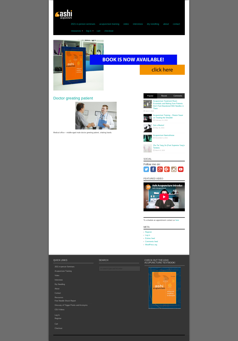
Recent (164, 96)
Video (126, 24)
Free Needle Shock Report (65, 301)
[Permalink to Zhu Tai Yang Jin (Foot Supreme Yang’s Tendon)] (148, 148)
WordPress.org (151, 245)
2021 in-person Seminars (83, 24)
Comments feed (151, 241)
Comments (178, 96)
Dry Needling (153, 24)
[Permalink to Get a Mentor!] (148, 128)
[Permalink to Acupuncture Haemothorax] (148, 138)
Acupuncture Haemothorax (163, 135)
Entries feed (150, 238)
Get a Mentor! (158, 125)
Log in (147, 235)
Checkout (108, 31)
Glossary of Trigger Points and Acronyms (71, 305)
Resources (76, 31)
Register (148, 232)
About (166, 24)
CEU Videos (59, 310)
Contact (176, 24)
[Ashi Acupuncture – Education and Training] (62, 14)
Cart (98, 31)
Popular (150, 96)
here (177, 220)
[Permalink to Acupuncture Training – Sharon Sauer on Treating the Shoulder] (148, 118)
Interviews (138, 24)
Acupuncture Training (109, 24)
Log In (88, 31)
